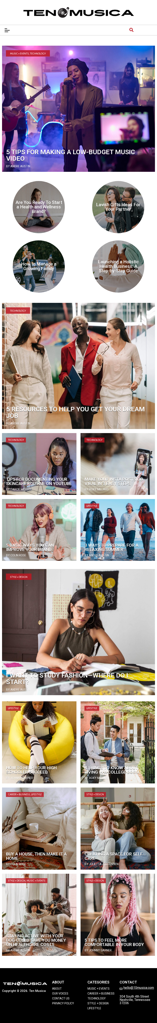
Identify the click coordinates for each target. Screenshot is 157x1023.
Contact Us (61, 998)
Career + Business (19, 794)
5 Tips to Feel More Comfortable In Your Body (114, 942)
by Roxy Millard (97, 489)
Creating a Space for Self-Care (114, 856)
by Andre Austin (18, 166)
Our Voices (60, 993)
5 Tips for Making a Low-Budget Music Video (70, 155)
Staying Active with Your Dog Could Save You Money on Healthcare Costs (36, 940)
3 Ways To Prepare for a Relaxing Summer (111, 547)
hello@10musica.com (138, 988)
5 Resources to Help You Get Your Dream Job (75, 412)
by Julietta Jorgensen (101, 864)
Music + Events (19, 53)
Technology (38, 53)
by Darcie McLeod (19, 489)
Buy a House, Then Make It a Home (36, 856)
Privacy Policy (63, 1003)
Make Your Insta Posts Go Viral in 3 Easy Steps (114, 481)
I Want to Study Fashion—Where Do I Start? (67, 678)
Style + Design (18, 577)
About (57, 988)
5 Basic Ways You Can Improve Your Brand (30, 547)
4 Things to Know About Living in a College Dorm (112, 770)
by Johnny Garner (19, 778)
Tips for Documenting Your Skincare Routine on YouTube (39, 481)
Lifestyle (91, 506)
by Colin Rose (16, 555)
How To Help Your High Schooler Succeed (31, 770)
